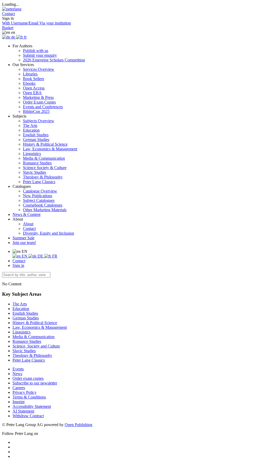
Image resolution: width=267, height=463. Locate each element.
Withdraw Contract (28, 416)
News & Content (26, 214)
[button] (8, 13)
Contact (29, 228)
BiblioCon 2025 (36, 111)
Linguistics (32, 153)
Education (31, 130)
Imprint (19, 402)
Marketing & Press (38, 97)
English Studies (35, 135)
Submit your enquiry (40, 55)
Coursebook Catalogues (42, 205)
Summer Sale (23, 238)
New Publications (37, 196)
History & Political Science (45, 144)
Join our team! (24, 242)
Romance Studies (37, 163)
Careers (19, 387)
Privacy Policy (25, 392)
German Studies (36, 139)
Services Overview (38, 69)
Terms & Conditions (29, 397)
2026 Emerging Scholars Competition (54, 60)
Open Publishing (78, 424)
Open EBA (32, 93)
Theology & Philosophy (43, 177)
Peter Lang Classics (39, 181)
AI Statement (23, 411)
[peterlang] (11, 9)
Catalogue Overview (40, 191)
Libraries (30, 74)
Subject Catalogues (38, 200)
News (17, 373)
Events (18, 369)
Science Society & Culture (44, 167)
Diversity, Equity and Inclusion (48, 233)
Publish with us (35, 50)
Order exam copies (28, 378)
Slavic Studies (34, 172)
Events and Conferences (43, 107)
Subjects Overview (38, 121)
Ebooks (29, 83)
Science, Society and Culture (36, 346)
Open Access (34, 88)
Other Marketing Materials (44, 210)
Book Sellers (33, 78)
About (28, 224)
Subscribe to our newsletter (35, 383)
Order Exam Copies (39, 102)
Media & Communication (44, 158)
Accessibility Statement (32, 406)
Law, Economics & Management (50, 149)
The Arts (30, 125)
